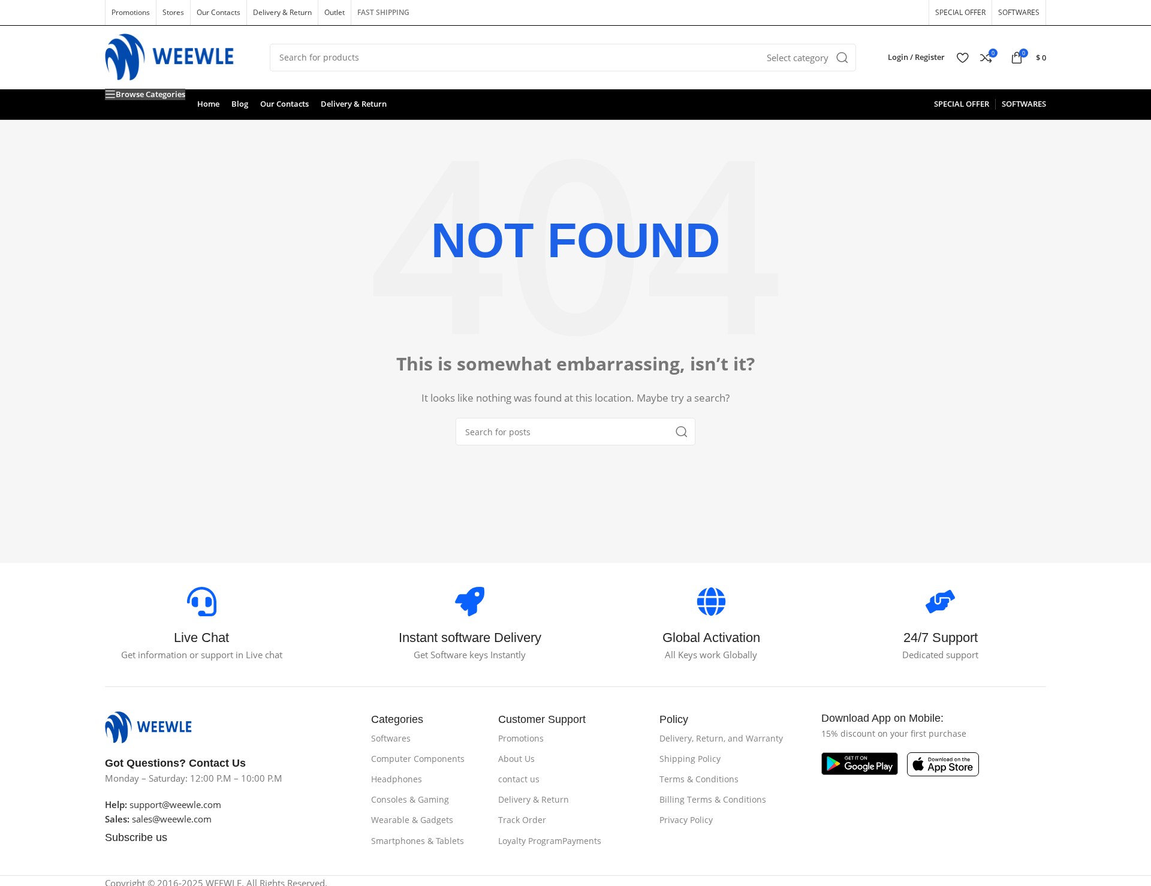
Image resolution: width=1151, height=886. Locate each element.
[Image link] (154, 726)
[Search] (842, 57)
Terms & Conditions (699, 779)
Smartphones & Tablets (417, 840)
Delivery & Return (533, 799)
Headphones (396, 779)
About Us (516, 758)
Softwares (391, 738)
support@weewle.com (163, 804)
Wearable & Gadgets (412, 819)
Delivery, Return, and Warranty (721, 738)
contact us (519, 779)
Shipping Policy (690, 758)
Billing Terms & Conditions (712, 799)
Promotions (521, 738)
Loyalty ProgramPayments (549, 840)
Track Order (522, 819)
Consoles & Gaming (410, 799)
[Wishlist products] (962, 58)
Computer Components (418, 758)
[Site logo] (178, 56)
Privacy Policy (686, 819)
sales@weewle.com (172, 819)
